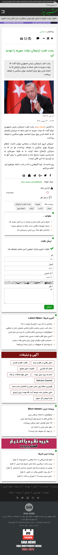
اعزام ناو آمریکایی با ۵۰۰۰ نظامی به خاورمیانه (32, 459)
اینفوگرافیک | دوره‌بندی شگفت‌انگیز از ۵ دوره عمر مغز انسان (30, 332)
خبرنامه (19, 492)
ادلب (40, 208)
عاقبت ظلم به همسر (20, 362)
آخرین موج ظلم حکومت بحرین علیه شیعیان (35, 336)
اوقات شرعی (7, 486)
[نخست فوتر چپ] (29, 539)
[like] (29, 193)
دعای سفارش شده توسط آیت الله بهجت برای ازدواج (32, 392)
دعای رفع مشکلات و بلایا (19, 374)
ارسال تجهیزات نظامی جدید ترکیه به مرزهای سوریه (30, 226)
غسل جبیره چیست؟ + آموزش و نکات (34, 476)
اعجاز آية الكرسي (46, 368)
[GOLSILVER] (29, 443)
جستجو (27, 492)
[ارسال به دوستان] (25, 39)
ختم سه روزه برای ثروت (43, 374)
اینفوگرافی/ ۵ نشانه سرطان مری (40, 414)
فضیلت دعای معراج (27, 368)
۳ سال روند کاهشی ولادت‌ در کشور (36, 472)
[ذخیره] (29, 39)
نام (52, 255)
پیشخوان (50, 31)
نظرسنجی (36, 492)
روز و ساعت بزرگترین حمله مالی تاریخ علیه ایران (31, 463)
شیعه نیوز (40, 127)
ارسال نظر (44, 197)
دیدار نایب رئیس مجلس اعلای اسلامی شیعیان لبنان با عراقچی (29, 328)
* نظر (51, 286)
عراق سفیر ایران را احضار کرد (41, 427)
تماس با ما (44, 486)
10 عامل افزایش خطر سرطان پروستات (38, 423)
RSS (11, 492)
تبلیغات (46, 492)
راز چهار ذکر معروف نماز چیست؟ (40, 431)
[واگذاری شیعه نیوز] (29, 22)
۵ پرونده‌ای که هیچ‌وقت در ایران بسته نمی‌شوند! (34, 344)
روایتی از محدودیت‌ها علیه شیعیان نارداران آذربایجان (29, 468)
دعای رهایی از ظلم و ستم (42, 362)
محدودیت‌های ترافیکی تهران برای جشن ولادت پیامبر (32, 340)
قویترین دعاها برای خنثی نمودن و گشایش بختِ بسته (32, 386)
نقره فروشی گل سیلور (44, 398)
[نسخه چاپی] (21, 39)
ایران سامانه (24, 525)
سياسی (42, 31)
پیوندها (27, 486)
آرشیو (35, 486)
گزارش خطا (45, 188)
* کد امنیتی (48, 273)
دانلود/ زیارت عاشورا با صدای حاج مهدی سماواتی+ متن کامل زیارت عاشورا (29, 18)
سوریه (37, 204)
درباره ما (55, 486)
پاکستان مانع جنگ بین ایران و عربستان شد (33, 230)
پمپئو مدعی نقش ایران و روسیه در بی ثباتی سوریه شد (29, 221)
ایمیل (51, 264)
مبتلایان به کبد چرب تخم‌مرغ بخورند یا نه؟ (36, 324)
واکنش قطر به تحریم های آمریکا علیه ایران (36, 418)
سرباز (49, 208)
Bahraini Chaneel (44, 380)
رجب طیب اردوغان (23, 204)
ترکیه (32, 208)
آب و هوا (18, 486)
